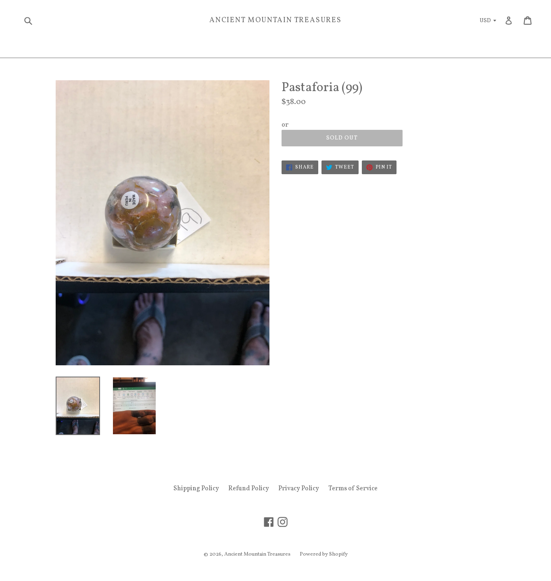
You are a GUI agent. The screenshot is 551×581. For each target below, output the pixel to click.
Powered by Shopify (324, 554)
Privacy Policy (298, 488)
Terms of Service (353, 488)
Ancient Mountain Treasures (275, 20)
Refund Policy (248, 488)
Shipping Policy (196, 488)
